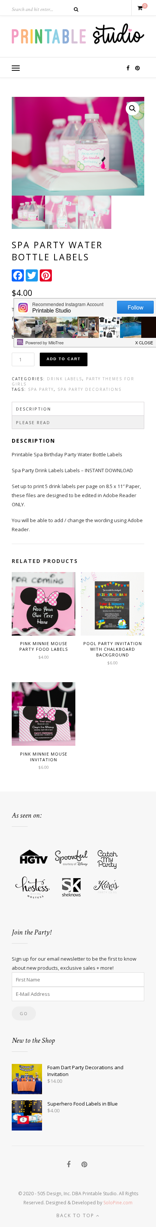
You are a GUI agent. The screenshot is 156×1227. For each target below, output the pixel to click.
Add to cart (64, 359)
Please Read (33, 422)
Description (33, 409)
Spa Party (41, 389)
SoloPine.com (118, 1202)
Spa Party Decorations (90, 389)
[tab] (78, 408)
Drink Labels (64, 378)
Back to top (76, 1215)
